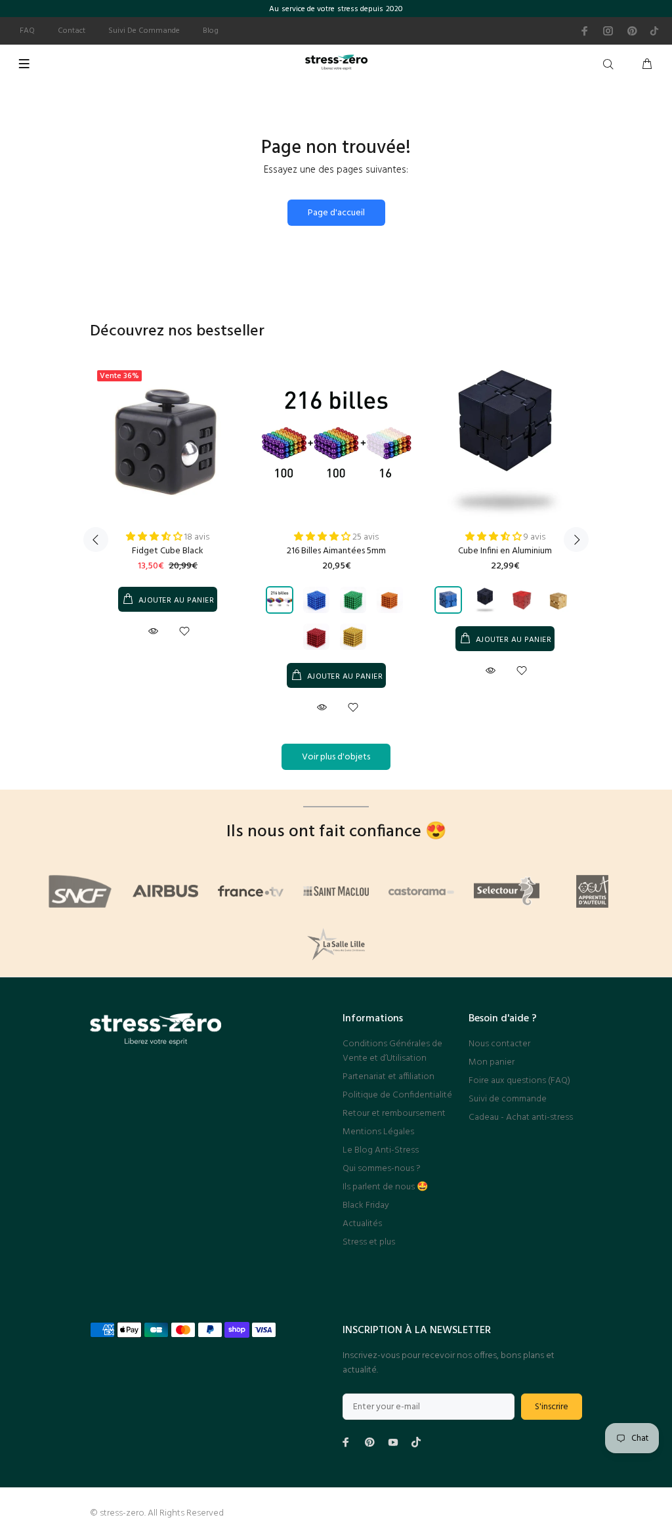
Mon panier (491, 1062)
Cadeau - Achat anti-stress (521, 1117)
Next (576, 539)
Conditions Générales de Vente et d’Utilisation (392, 1051)
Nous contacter (499, 1044)
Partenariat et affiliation (388, 1076)
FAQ (27, 30)
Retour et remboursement (394, 1113)
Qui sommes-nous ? (382, 1168)
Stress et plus (369, 1242)
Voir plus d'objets (336, 757)
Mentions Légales (378, 1131)
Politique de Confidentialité (397, 1095)
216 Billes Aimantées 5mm (336, 551)
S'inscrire (551, 1407)
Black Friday (366, 1205)
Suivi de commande (508, 1099)
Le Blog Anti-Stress (381, 1150)
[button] (155, 537)
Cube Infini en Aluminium (505, 551)
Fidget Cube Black (167, 551)
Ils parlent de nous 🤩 (385, 1187)
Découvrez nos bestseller (177, 332)
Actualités (362, 1223)
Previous (95, 539)
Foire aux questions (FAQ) (519, 1080)
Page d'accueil (336, 213)
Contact (71, 30)
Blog (211, 30)
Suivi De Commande (144, 30)
